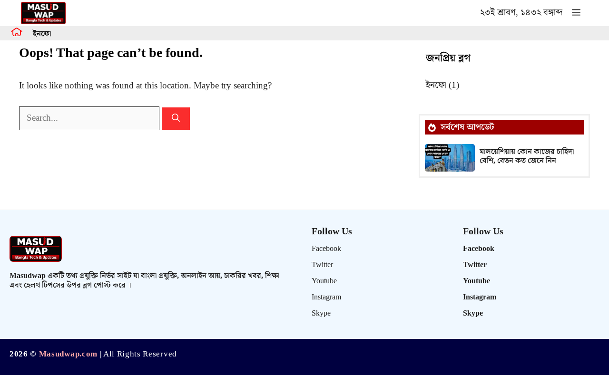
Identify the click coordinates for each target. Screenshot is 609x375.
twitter (322, 265)
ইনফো (42, 34)
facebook (326, 249)
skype (321, 313)
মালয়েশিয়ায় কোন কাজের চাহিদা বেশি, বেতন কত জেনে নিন (527, 156)
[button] (576, 13)
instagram (326, 297)
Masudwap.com (68, 354)
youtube (324, 281)
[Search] (176, 118)
